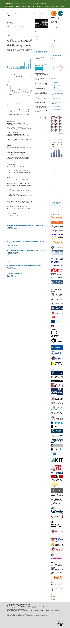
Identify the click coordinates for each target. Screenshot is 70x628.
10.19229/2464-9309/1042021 (12, 260)
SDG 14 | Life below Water (56, 106)
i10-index (53, 146)
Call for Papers (39, 6)
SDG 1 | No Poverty (55, 82)
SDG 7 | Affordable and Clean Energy (57, 91)
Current (24, 6)
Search (63, 6)
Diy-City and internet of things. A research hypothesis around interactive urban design (24, 258)
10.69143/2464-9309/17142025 (12, 237)
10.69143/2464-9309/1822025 (12, 228)
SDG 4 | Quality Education (56, 87)
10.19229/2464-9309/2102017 (12, 276)
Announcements (47, 6)
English (52, 47)
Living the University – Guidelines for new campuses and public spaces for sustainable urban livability (26, 233)
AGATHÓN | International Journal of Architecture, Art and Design (25, 4)
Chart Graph (9, 116)
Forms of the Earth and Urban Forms (14, 273)
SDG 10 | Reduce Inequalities (56, 98)
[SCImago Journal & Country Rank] (57, 40)
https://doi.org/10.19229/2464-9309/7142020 (16, 26)
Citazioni (53, 142)
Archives (28, 6)
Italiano (52, 46)
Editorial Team (18, 6)
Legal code (41, 70)
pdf (36, 31)
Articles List (34, 6)
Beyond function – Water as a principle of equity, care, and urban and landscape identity (25, 225)
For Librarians (53, 58)
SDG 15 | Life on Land (55, 108)
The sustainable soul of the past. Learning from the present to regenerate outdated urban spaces (26, 250)
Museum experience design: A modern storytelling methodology (57, 203)
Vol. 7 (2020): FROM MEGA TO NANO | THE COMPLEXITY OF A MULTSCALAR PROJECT (27, 9)
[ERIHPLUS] (57, 284)
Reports (52, 6)
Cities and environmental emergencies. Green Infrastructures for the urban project (24, 265)
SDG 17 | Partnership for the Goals (57, 112)
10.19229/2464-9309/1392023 (12, 253)
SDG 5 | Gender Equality (55, 88)
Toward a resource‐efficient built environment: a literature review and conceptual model (57, 165)
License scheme (37, 70)
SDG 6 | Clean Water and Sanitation (57, 90)
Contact (57, 6)
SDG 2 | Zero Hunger (55, 84)
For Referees (53, 57)
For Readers (53, 54)
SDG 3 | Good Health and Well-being (57, 85)
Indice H (53, 144)
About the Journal (12, 6)
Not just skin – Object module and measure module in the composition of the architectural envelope (25, 242)
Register (61, 0)
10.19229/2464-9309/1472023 (12, 245)
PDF (8, 238)
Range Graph (14, 116)
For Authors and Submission (56, 55)
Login (64, 0)
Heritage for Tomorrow (56, 196)
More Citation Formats (39, 46)
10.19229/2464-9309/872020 (11, 268)
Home (6, 6)
